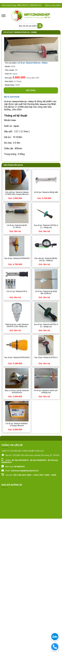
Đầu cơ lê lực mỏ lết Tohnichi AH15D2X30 (17, 392)
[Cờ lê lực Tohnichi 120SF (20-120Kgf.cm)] (46, 388)
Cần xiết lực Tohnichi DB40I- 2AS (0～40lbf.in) (46, 259)
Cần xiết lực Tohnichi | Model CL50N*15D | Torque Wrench (17, 193)
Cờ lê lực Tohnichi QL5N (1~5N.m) (17, 226)
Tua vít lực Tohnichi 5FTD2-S (46, 357)
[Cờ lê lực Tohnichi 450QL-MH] (46, 190)
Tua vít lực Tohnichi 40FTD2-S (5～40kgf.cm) (46, 325)
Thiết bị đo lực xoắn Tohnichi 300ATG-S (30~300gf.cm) (16, 325)
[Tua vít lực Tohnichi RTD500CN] (17, 256)
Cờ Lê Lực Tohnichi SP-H (16, 291)
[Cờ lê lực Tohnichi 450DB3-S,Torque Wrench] (17, 421)
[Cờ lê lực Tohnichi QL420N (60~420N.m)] (46, 289)
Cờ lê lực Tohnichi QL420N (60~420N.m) (46, 292)
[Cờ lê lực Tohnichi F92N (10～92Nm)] (31, 61)
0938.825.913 (35, 5)
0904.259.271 (23, 5)
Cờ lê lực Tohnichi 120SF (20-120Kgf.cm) (46, 392)
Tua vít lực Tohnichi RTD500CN (17, 258)
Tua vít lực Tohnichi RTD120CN (17, 357)
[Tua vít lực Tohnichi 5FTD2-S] (46, 355)
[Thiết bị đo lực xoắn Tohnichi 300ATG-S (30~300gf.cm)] (16, 322)
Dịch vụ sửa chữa (52, 5)
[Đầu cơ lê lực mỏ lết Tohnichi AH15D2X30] (17, 388)
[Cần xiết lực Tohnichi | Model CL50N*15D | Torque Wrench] (17, 190)
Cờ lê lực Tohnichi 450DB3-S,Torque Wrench (17, 425)
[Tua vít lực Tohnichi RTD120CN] (17, 355)
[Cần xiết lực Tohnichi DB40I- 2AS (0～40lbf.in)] (46, 256)
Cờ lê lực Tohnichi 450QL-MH (46, 192)
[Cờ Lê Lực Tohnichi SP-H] (17, 289)
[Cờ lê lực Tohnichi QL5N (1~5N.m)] (17, 223)
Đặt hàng (30, 90)
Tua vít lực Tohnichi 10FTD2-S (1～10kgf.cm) (46, 226)
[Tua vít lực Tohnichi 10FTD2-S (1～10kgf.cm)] (46, 223)
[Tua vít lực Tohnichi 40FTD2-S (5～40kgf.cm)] (46, 322)
